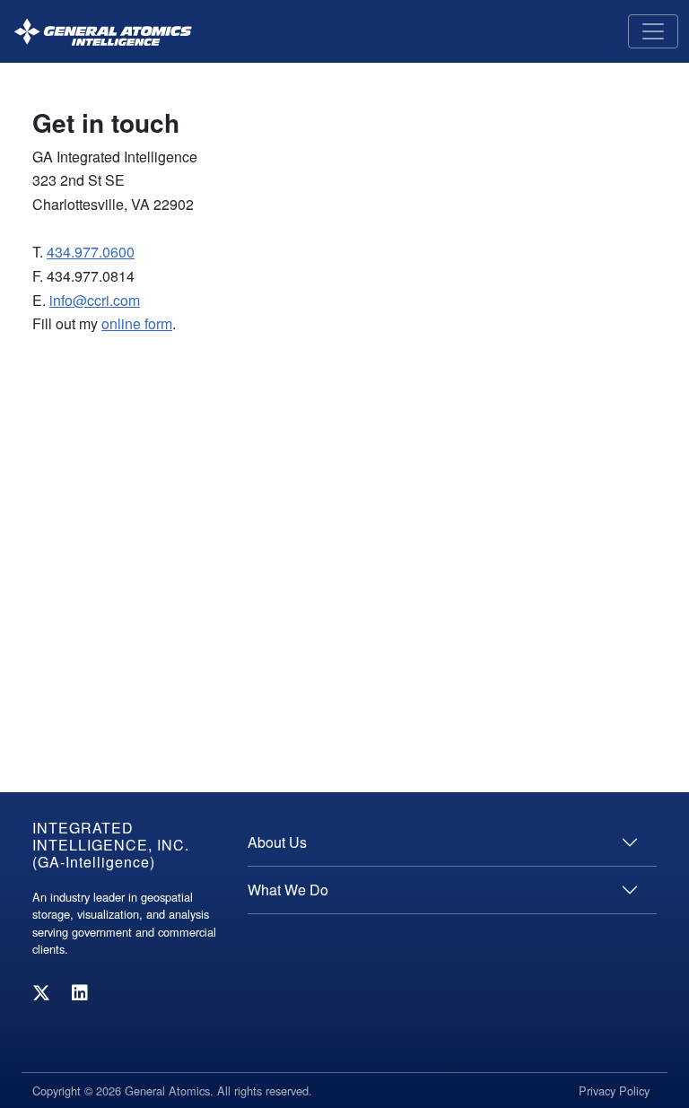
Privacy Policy (614, 1090)
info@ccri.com (94, 300)
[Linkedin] (80, 992)
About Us (277, 842)
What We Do (288, 889)
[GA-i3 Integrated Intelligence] (103, 32)
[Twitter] (41, 992)
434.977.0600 (91, 251)
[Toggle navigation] (653, 31)
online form (136, 323)
